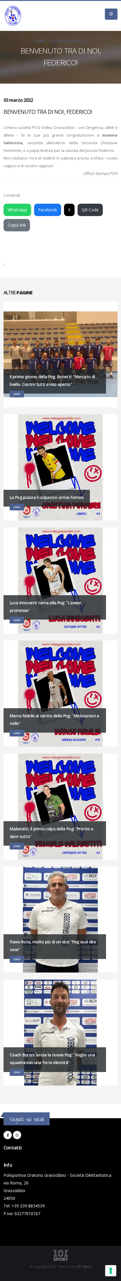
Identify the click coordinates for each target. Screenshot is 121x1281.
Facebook (47, 210)
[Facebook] (8, 1135)
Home (40, 41)
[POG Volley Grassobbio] (13, 16)
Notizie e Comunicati (68, 41)
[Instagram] (17, 1135)
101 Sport (84, 1267)
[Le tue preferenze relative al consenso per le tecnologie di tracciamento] (110, 1270)
